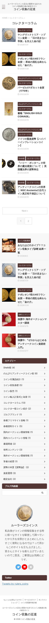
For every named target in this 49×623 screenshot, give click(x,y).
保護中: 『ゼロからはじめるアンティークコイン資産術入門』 (32, 344)
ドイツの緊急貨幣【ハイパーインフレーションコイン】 (31, 142)
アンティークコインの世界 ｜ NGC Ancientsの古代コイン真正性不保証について (32, 190)
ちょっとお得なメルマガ (13, 600)
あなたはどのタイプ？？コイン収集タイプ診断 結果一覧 (32, 249)
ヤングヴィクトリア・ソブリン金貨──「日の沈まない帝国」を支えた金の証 (32, 38)
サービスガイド (30, 600)
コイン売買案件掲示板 (28, 603)
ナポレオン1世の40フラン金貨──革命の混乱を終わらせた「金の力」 (32, 62)
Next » (25, 210)
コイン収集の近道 (24, 9)
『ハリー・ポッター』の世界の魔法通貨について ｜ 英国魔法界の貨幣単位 (32, 166)
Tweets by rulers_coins (15, 583)
